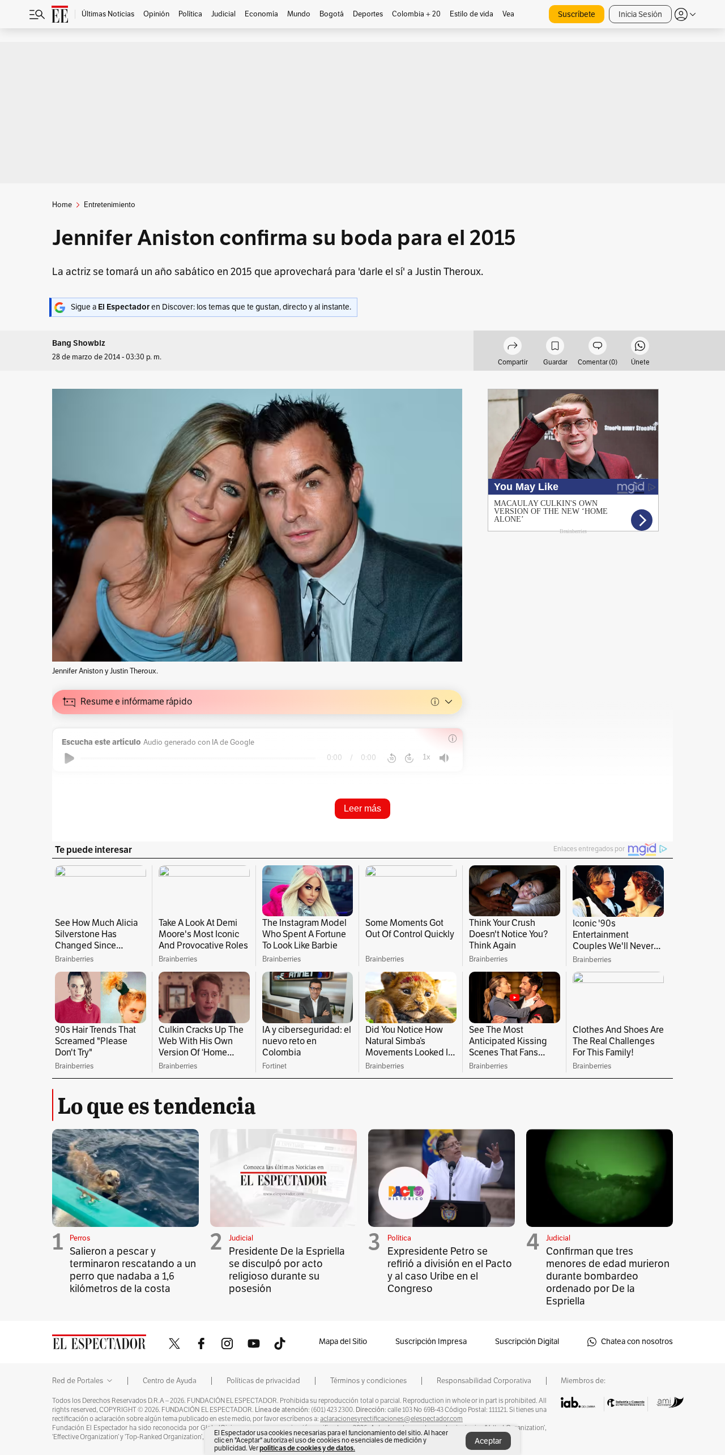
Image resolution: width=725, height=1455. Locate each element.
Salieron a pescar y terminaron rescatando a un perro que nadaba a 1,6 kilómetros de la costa (133, 1270)
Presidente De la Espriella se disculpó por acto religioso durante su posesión (287, 1270)
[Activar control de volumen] (444, 758)
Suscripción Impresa (431, 1341)
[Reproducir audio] (69, 758)
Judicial (241, 1238)
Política (399, 1238)
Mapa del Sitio (343, 1341)
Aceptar (488, 1441)
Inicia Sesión (640, 14)
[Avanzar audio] (409, 758)
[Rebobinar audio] (391, 758)
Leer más (362, 808)
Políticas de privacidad (263, 1381)
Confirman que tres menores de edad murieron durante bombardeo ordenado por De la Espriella (607, 1276)
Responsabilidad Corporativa (484, 1381)
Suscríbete (576, 14)
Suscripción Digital (527, 1341)
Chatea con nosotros (637, 1341)
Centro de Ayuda (170, 1381)
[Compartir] (513, 347)
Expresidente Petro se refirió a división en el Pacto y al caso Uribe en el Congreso (449, 1270)
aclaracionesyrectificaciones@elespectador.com (391, 1419)
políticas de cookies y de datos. (307, 1448)
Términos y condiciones (368, 1381)
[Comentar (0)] (597, 347)
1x (426, 757)
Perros (80, 1238)
